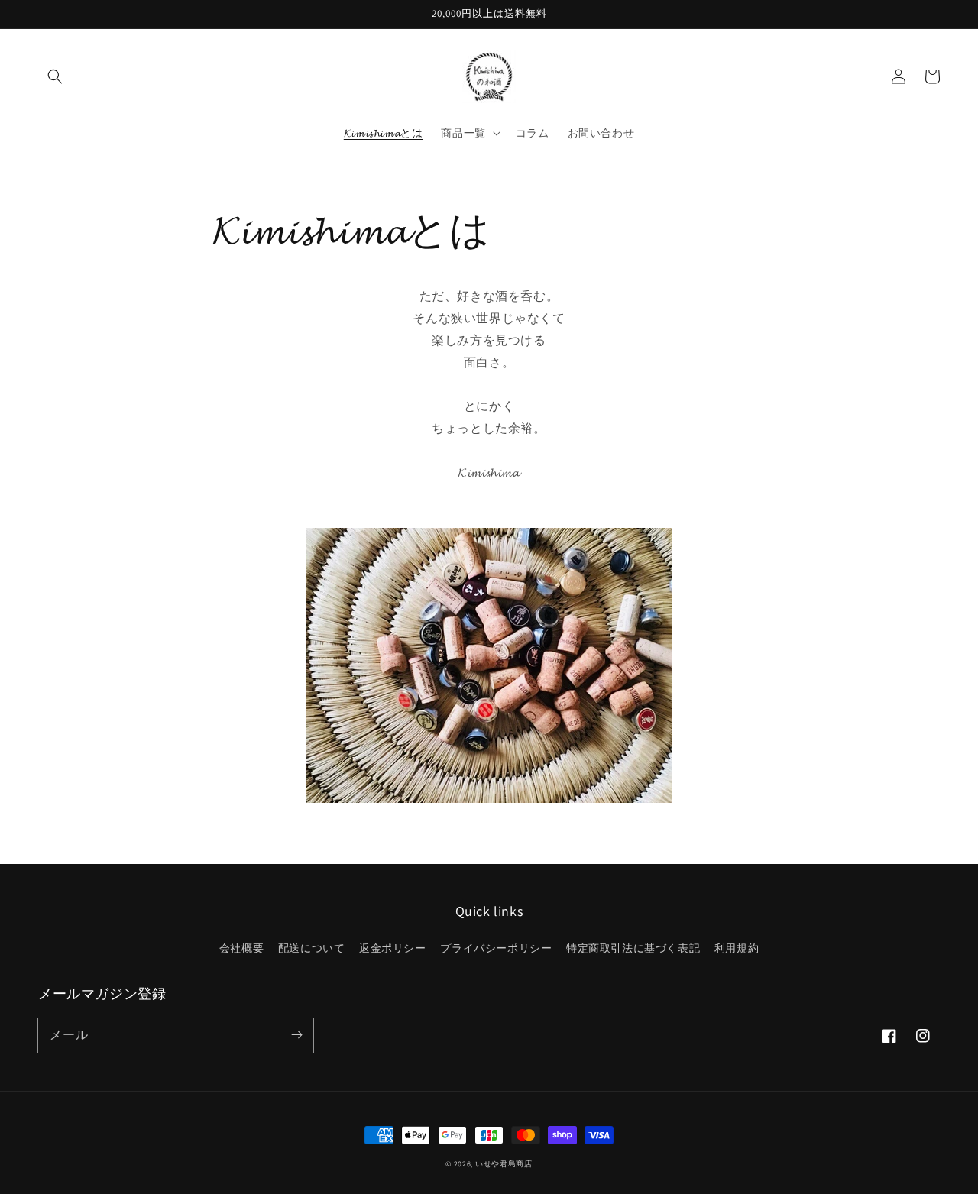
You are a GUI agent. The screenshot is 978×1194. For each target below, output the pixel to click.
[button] (55, 76)
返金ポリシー (392, 948)
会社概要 (241, 948)
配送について (311, 948)
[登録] (296, 1035)
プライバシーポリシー (496, 948)
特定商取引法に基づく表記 (633, 948)
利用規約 (736, 948)
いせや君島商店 (504, 1164)
